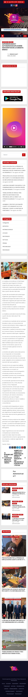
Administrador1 (14, 54)
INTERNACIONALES (8, 229)
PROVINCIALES (7, 246)
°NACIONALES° (19, 691)
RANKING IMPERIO (13, 688)
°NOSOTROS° (15, 683)
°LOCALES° (8, 683)
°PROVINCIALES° (10, 694)
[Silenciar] (21, 147)
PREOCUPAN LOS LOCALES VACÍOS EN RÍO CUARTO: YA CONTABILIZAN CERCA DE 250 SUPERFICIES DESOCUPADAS (13, 178)
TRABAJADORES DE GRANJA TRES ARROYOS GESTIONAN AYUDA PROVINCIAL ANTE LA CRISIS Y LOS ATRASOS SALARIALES (12, 654)
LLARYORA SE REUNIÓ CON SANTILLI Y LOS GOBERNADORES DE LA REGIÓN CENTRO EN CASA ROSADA (14, 187)
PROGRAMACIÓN (20, 686)
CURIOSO (6, 688)
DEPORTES (5, 226)
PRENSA (5, 243)
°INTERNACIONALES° (10, 691)
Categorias (6, 223)
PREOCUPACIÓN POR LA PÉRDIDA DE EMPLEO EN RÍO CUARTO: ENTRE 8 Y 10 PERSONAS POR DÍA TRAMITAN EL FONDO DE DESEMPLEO (13, 560)
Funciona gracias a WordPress (9, 679)
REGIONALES (6, 250)
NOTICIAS (11, 42)
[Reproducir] (4, 147)
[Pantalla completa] (23, 147)
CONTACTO (21, 688)
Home (3, 683)
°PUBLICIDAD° (7, 686)
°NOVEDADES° (22, 683)
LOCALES (5, 233)
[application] (14, 128)
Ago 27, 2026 (15, 495)
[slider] (13, 146)
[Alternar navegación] (17, 36)
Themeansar (14, 680)
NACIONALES (5, 42)
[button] (21, 35)
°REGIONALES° (18, 694)
